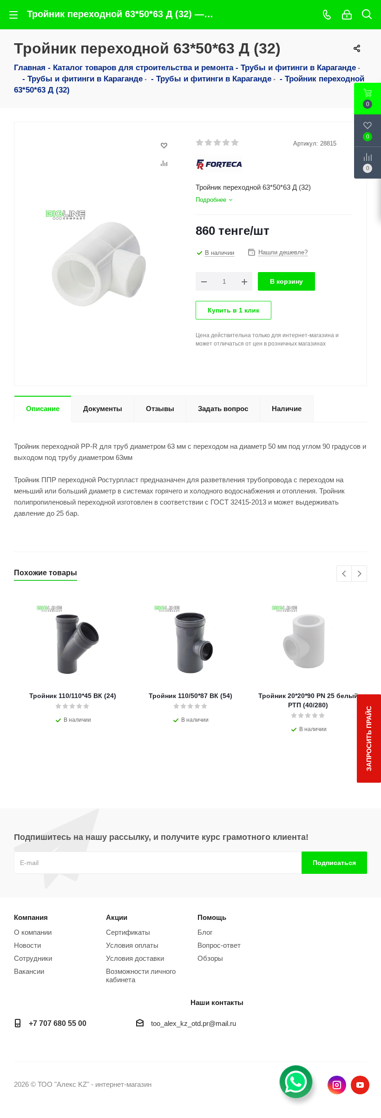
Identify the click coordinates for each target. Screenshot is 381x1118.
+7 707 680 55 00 (57, 1023)
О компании (33, 932)
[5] (235, 142)
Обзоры (210, 958)
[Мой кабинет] (347, 15)
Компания (31, 917)
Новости (27, 945)
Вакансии (29, 971)
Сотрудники (33, 958)
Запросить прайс (369, 738)
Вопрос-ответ (219, 945)
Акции (116, 917)
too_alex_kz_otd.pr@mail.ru (193, 1023)
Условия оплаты (132, 945)
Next (359, 574)
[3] (217, 142)
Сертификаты (128, 932)
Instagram (337, 1085)
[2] (208, 142)
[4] (226, 142)
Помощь (211, 917)
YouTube (360, 1085)
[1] (200, 142)
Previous (344, 574)
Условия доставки (135, 958)
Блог (204, 932)
